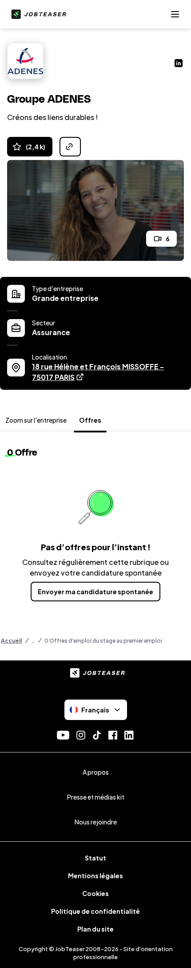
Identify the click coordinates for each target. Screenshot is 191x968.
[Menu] (175, 14)
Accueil (11, 640)
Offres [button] (90, 420)
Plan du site (95, 929)
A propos (96, 772)
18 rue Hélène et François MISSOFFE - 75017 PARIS (98, 372)
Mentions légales (95, 876)
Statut (95, 858)
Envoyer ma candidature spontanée (95, 592)
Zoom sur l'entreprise (36, 420)
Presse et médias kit (95, 797)
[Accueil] (37, 14)
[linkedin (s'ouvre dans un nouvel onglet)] (178, 64)
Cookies (95, 893)
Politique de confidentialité (95, 911)
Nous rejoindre (96, 822)
